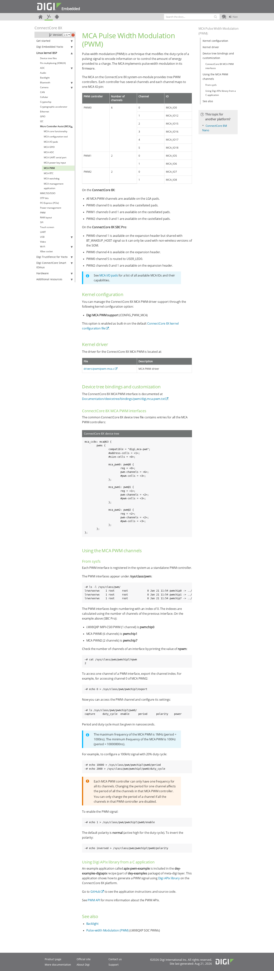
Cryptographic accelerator (53, 106)
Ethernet (44, 111)
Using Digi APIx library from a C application (220, 93)
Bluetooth (45, 82)
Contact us (115, 959)
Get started (43, 41)
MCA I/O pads (51, 141)
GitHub (95, 892)
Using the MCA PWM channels (215, 77)
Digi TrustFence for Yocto (51, 257)
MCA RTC (48, 173)
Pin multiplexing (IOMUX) (53, 63)
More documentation (58, 964)
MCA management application (53, 186)
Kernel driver (211, 47)
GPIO (42, 116)
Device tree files (48, 58)
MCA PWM (49, 168)
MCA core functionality (55, 131)
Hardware (42, 273)
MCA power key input (55, 162)
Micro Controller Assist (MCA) (55, 126)
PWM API (94, 900)
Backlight (45, 77)
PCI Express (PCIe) (49, 203)
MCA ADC (49, 152)
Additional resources (49, 279)
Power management (50, 207)
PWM (42, 212)
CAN (42, 92)
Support (113, 964)
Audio (43, 72)
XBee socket (46, 251)
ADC (42, 68)
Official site (84, 959)
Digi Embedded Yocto (49, 46)
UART (43, 232)
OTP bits (44, 198)
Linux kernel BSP (46, 53)
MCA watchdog (51, 178)
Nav (235, 16)
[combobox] (192, 17)
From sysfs (211, 85)
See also (208, 101)
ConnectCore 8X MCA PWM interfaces (219, 66)
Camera (44, 87)
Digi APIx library (169, 878)
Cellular (44, 97)
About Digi (83, 964)
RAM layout (46, 217)
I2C (41, 121)
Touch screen (47, 227)
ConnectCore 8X (48, 27)
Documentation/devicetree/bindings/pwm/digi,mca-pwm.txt (123, 399)
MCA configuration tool (56, 136)
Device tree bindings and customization (218, 56)
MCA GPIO (49, 147)
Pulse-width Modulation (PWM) (107, 930)
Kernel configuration (215, 41)
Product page (53, 959)
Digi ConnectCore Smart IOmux (51, 265)
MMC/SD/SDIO (47, 193)
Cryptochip (45, 101)
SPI (41, 222)
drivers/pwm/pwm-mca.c (99, 368)
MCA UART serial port (55, 157)
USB (42, 236)
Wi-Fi (42, 246)
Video (43, 241)
